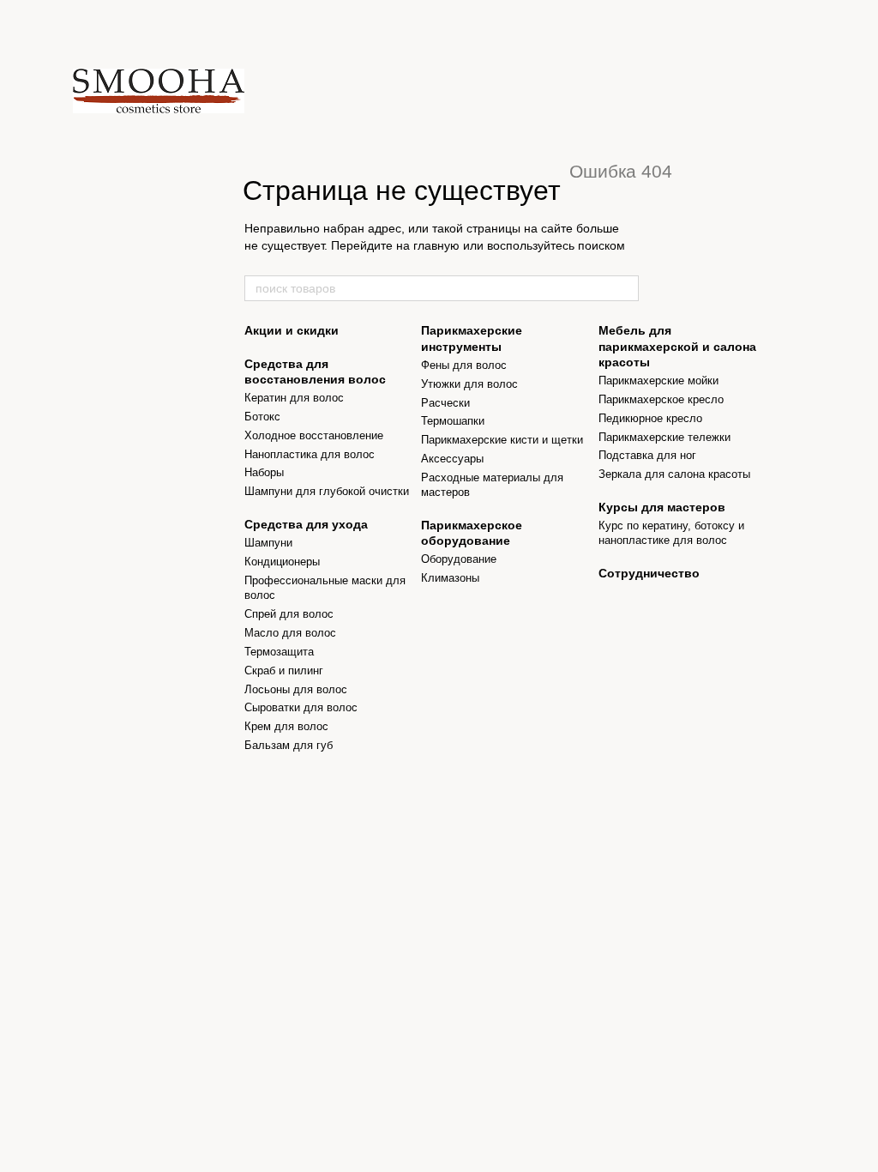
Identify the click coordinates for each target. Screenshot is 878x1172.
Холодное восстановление (313, 435)
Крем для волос (286, 726)
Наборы (264, 472)
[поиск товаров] (625, 288)
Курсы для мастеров (661, 507)
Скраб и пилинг (283, 670)
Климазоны (450, 577)
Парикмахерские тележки (664, 437)
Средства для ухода (306, 524)
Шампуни (268, 542)
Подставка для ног (647, 455)
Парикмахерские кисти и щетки (502, 439)
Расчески (445, 402)
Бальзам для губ (288, 745)
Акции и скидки (291, 330)
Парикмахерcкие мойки (658, 380)
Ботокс (262, 416)
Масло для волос (290, 632)
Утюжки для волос (469, 384)
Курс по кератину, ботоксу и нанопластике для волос (671, 533)
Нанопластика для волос (309, 454)
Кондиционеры (282, 561)
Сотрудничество (649, 573)
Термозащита (279, 651)
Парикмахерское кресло (661, 399)
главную (436, 245)
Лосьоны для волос (295, 689)
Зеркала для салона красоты (674, 474)
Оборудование (458, 559)
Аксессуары (452, 458)
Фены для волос (464, 365)
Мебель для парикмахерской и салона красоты (677, 345)
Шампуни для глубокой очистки (326, 491)
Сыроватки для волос (301, 707)
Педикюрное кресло (650, 418)
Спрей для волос (289, 613)
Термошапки (452, 420)
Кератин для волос (294, 397)
